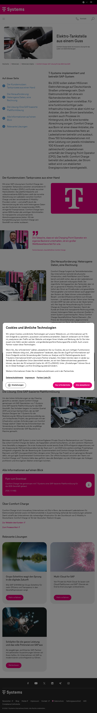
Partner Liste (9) (44, 377)
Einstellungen (18, 385)
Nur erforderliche (62, 385)
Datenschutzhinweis (14, 377)
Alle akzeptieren (83, 385)
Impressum (30, 377)
